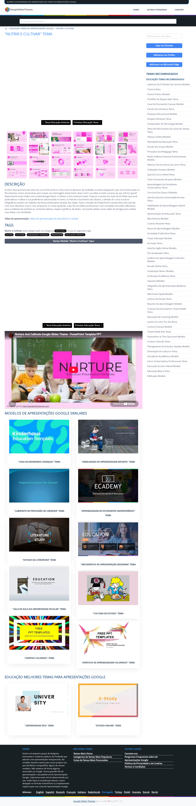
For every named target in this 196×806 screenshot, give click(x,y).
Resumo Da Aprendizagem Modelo (164, 303)
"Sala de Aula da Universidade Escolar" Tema (39, 609)
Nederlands (94, 792)
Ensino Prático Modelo (158, 94)
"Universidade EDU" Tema (39, 725)
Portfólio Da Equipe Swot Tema (162, 99)
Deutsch (60, 792)
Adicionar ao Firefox (164, 55)
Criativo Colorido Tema (158, 341)
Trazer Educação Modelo (159, 238)
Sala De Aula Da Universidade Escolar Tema (166, 199)
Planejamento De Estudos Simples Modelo (168, 346)
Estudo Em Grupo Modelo (160, 146)
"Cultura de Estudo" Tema (108, 613)
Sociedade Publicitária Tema (161, 233)
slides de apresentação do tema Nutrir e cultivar (54, 218)
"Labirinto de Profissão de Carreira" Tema (39, 510)
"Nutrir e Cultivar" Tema (28, 33)
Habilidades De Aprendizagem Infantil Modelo (166, 207)
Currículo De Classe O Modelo (162, 192)
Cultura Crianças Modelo (159, 326)
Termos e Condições (135, 766)
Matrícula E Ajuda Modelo (160, 294)
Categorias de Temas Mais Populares (92, 756)
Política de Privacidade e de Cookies (143, 763)
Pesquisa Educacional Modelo (162, 114)
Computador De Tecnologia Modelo (165, 123)
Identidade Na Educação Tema (162, 141)
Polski (127, 792)
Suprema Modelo (156, 280)
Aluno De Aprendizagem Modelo (163, 228)
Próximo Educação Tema (86, 122)
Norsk (154, 792)
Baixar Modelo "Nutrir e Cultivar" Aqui (73, 241)
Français (71, 792)
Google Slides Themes (84, 801)
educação (60, 231)
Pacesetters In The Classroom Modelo (166, 336)
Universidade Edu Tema (159, 331)
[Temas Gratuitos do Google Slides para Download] (19, 9)
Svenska (136, 792)
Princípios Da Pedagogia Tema (162, 151)
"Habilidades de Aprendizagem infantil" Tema (108, 461)
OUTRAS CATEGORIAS (157, 9)
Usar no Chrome (164, 45)
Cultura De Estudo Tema (159, 298)
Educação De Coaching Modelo (162, 316)
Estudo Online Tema (157, 266)
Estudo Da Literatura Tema (160, 109)
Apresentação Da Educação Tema (164, 213)
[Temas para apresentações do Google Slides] (6, 28)
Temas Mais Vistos (83, 753)
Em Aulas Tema (154, 243)
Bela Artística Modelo (158, 218)
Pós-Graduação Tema (158, 253)
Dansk (146, 792)
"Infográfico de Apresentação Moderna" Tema (108, 564)
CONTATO (179, 9)
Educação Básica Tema (158, 371)
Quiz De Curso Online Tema (161, 174)
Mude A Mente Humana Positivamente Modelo (166, 158)
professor (57, 234)
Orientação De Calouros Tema (162, 351)
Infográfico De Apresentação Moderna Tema (166, 287)
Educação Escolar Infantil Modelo (164, 366)
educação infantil (75, 234)
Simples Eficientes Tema (159, 118)
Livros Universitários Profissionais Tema (167, 361)
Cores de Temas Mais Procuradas (90, 760)
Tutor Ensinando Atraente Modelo (164, 179)
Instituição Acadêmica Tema (161, 276)
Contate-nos (131, 753)
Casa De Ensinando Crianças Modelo (165, 104)
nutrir (9, 234)
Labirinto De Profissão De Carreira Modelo (168, 84)
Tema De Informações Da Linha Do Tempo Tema (168, 130)
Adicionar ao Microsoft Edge (164, 64)
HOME (136, 9)
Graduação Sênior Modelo (160, 271)
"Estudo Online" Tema (108, 725)
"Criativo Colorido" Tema (39, 658)
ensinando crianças (38, 234)
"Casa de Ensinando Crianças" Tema (39, 461)
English (40, 792)
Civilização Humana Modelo (161, 169)
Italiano (82, 792)
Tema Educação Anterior (57, 122)
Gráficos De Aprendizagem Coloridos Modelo (165, 260)
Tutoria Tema (154, 89)
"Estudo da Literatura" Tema (39, 559)
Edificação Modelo (156, 376)
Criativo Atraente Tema (158, 223)
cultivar (20, 234)
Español (50, 792)
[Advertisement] (74, 283)
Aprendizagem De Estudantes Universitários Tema (162, 186)
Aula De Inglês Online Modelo (162, 248)
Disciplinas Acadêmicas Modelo (163, 356)
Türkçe (118, 792)
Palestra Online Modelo (159, 136)
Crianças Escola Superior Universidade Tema (166, 310)
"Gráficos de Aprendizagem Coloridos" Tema (108, 662)
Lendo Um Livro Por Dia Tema (162, 321)
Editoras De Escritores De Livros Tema (166, 164)
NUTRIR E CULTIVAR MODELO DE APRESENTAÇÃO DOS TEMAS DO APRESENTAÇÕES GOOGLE (41, 2)
